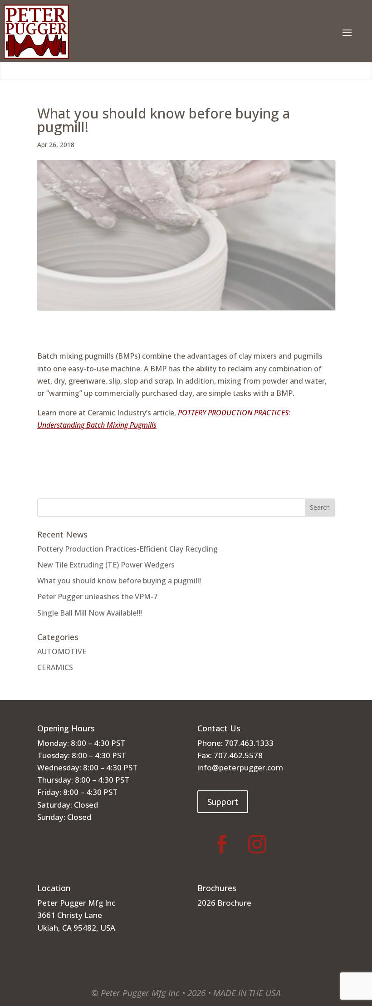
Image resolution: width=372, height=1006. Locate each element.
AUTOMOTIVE (61, 651)
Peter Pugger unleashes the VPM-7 (97, 597)
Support (222, 801)
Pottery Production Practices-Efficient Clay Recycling (127, 549)
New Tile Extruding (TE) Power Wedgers (106, 565)
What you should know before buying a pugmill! (119, 581)
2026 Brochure (224, 903)
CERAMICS (55, 667)
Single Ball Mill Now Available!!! (89, 613)
